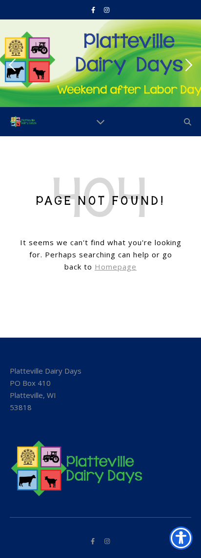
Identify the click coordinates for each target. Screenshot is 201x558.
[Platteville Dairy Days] (24, 121)
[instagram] (106, 9)
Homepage (116, 266)
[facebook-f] (94, 9)
